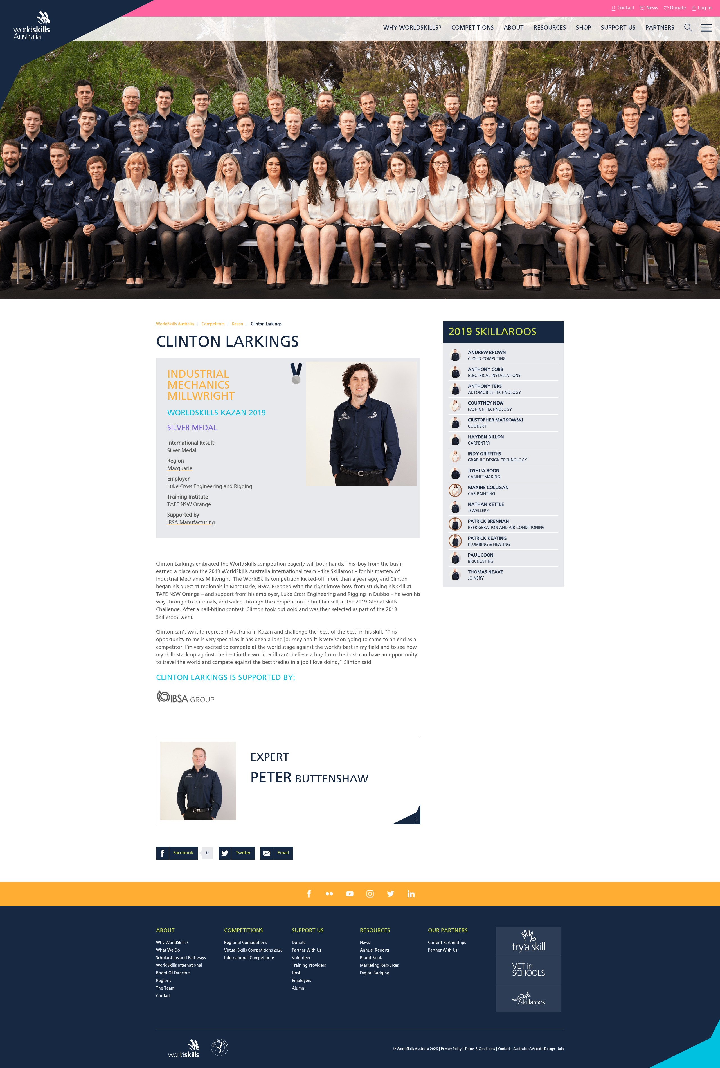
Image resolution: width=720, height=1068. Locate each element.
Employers (301, 981)
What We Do (168, 950)
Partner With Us (306, 950)
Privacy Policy (451, 1049)
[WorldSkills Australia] (32, 25)
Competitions (472, 28)
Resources (550, 28)
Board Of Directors (173, 973)
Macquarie (179, 468)
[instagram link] (370, 893)
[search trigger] (688, 28)
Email (283, 853)
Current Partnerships (447, 943)
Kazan (237, 324)
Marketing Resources (379, 966)
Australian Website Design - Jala (538, 1049)
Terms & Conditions (480, 1049)
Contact (625, 8)
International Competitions (249, 958)
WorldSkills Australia (175, 324)
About (514, 28)
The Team (165, 988)
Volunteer (301, 958)
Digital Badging (375, 973)
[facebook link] (309, 893)
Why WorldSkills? (412, 28)
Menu (706, 28)
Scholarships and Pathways (181, 958)
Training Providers (309, 966)
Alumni (298, 988)
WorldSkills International (179, 966)
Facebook (183, 853)
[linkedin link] (410, 893)
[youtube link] (349, 893)
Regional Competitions (245, 943)
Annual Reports (374, 950)
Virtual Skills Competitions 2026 (253, 950)
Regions (163, 981)
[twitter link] (390, 893)
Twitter (243, 853)
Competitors (213, 324)
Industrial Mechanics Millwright (201, 385)
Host (296, 973)
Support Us (618, 28)
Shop (583, 28)
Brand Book (371, 958)
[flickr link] (329, 893)
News (652, 8)
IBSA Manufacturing (191, 522)
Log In (705, 8)
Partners (659, 28)
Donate (678, 8)
